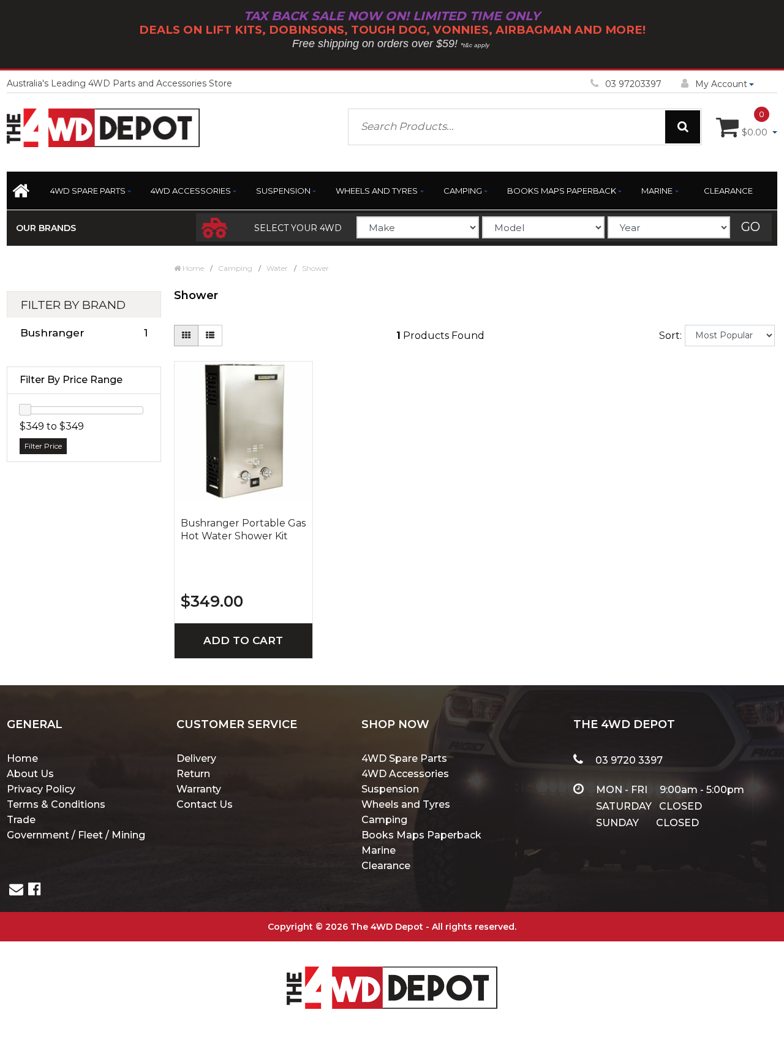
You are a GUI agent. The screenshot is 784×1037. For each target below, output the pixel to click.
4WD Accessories (191, 191)
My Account (721, 83)
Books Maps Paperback (561, 191)
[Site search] (682, 126)
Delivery (196, 758)
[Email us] (16, 891)
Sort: (670, 335)
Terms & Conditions (56, 804)
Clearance (728, 191)
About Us (30, 774)
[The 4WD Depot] (392, 972)
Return (193, 774)
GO (750, 226)
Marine (657, 191)
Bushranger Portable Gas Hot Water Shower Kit (243, 529)
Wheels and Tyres (377, 191)
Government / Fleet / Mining (76, 835)
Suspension (283, 191)
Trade (21, 820)
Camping (462, 191)
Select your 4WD (298, 228)
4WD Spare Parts (88, 191)
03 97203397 (633, 83)
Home (22, 758)
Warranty (198, 789)
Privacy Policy (41, 789)
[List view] (210, 335)
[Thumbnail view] (186, 335)
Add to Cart (243, 640)
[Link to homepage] (23, 194)
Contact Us (204, 804)
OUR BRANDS (46, 228)
